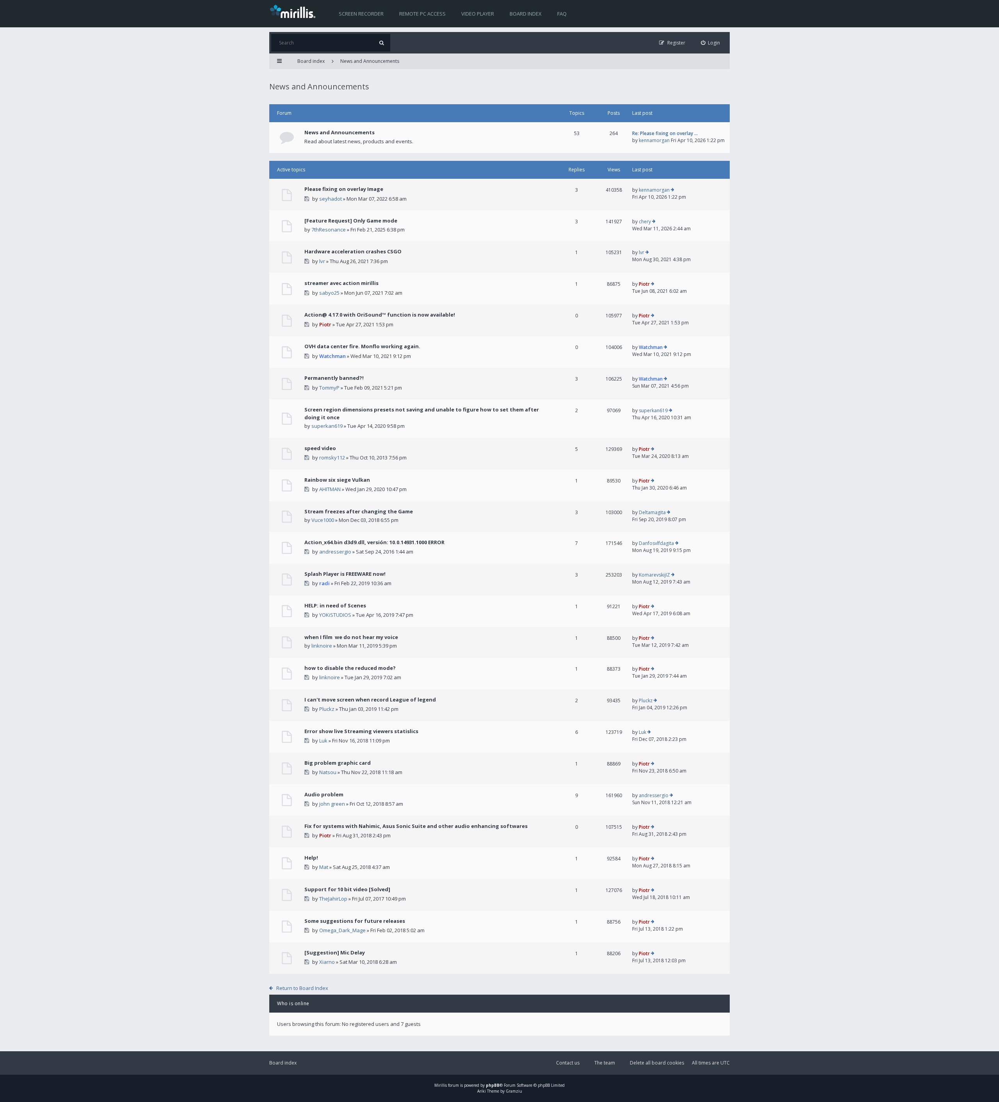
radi (324, 583)
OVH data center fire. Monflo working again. (362, 346)
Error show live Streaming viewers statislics (361, 731)
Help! (311, 857)
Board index (526, 13)
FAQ (562, 13)
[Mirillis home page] (294, 11)
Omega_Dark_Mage (342, 930)
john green (332, 803)
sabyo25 (329, 292)
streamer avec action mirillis (341, 283)
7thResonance (328, 229)
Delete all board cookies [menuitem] (657, 1062)
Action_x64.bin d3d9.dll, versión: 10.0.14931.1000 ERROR (374, 542)
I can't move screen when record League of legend (370, 699)
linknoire (321, 645)
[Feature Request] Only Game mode (350, 220)
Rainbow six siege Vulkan (337, 479)
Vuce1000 (322, 519)
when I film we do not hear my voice (351, 637)
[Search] (381, 43)
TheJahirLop (333, 898)
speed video (320, 448)
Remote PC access (422, 13)
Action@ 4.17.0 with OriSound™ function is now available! (379, 314)
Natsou (327, 772)
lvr (322, 261)
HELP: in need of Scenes (335, 605)
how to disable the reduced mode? (350, 667)
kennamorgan (654, 140)
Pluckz (326, 708)
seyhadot (330, 198)
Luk (323, 740)
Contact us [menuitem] (567, 1062)
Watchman (332, 356)
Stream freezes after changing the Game (358, 511)
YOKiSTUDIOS (335, 614)
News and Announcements (369, 61)
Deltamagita (652, 512)
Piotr (644, 284)
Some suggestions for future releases (354, 920)
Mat (323, 867)
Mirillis (440, 1085)
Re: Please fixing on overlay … (665, 133)
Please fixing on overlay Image (343, 188)
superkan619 (327, 425)
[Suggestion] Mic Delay (334, 952)
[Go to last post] (672, 190)
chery (645, 221)
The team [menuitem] (604, 1062)
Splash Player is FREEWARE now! (345, 573)
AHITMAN (330, 489)
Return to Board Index (302, 988)
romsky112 (332, 457)
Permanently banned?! (334, 377)
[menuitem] (710, 43)
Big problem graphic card (337, 762)
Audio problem (323, 794)
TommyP (329, 387)
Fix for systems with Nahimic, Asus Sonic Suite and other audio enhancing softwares (416, 826)
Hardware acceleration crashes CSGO (353, 251)
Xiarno (327, 961)
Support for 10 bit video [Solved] (347, 889)
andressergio (335, 551)
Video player (477, 13)
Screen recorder (361, 13)
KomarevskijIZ (654, 574)
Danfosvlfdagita (656, 543)
